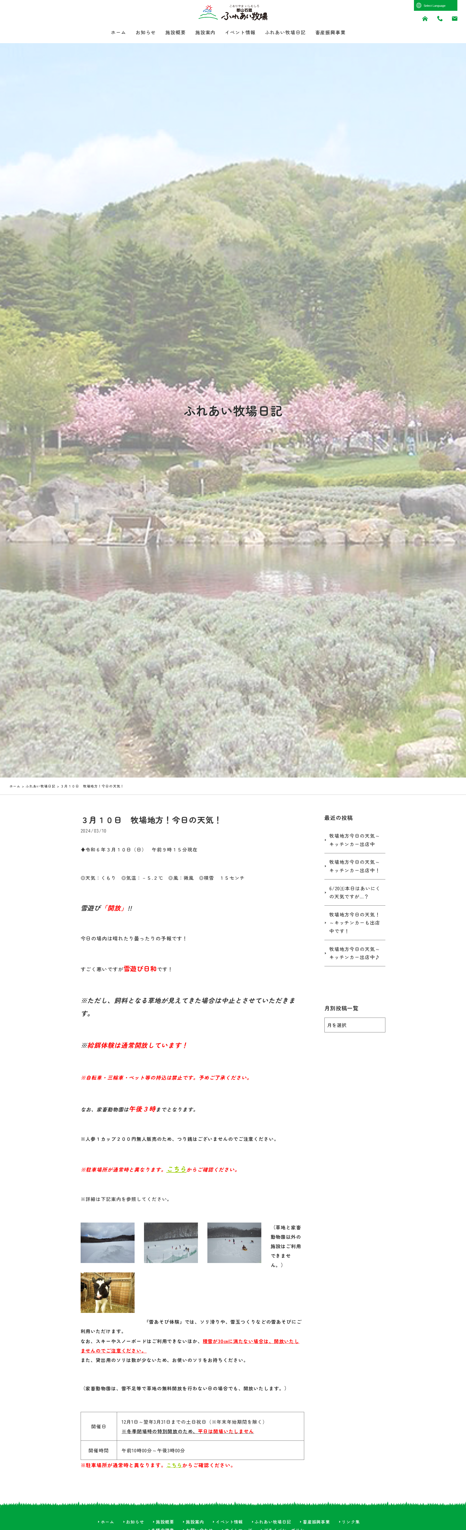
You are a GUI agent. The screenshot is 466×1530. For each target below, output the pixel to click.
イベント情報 (240, 32)
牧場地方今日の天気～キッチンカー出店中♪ (354, 953)
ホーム (118, 32)
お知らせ (146, 32)
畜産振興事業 (330, 32)
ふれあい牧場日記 (285, 32)
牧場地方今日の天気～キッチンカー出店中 (354, 839)
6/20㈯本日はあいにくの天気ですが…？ (355, 892)
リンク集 (351, 1522)
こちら (176, 1168)
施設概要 (175, 32)
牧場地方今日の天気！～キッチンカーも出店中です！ (354, 922)
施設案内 (205, 32)
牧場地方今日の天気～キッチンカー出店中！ (354, 866)
